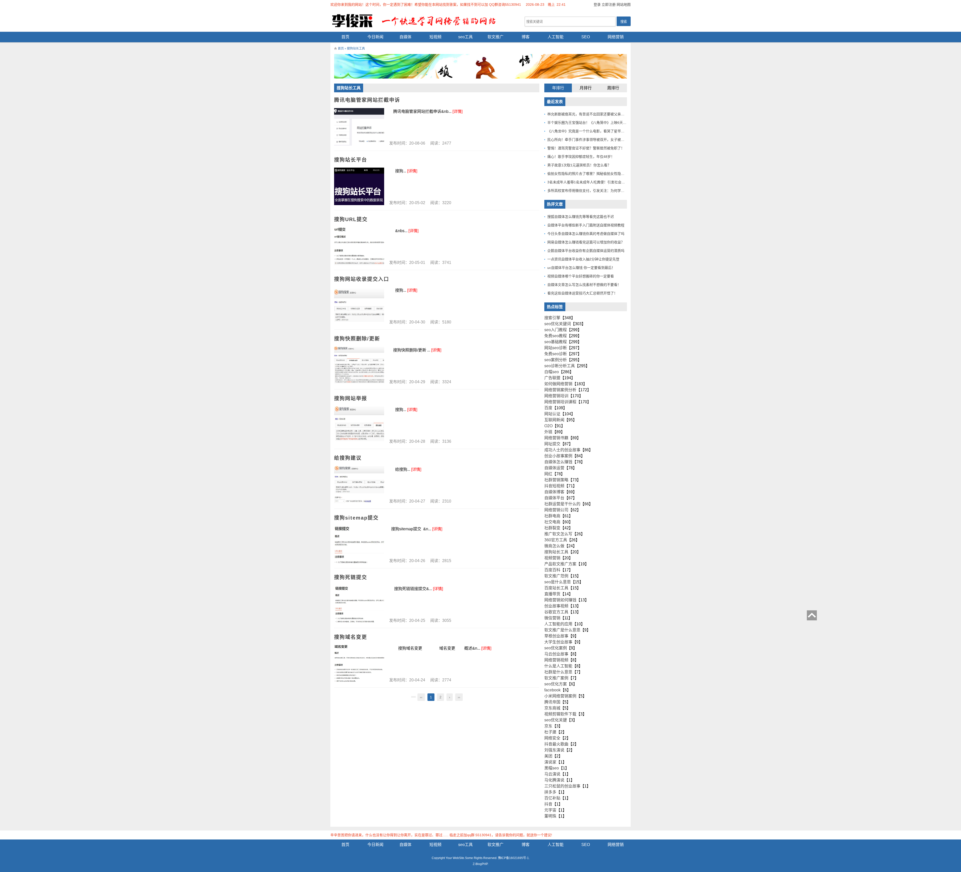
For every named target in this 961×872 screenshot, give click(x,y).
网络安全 (552, 738)
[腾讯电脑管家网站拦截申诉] (359, 127)
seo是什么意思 (557, 582)
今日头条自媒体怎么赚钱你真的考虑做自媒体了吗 (585, 234)
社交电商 (552, 522)
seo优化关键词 (557, 324)
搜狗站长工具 (556, 552)
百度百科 (552, 570)
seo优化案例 (555, 648)
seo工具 (465, 37)
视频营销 (552, 558)
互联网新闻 (554, 420)
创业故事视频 (556, 606)
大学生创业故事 (558, 642)
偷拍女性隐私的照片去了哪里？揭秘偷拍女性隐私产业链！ (592, 174)
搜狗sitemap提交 (356, 518)
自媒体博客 (554, 492)
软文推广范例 (556, 576)
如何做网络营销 (558, 384)
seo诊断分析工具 (559, 366)
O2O (548, 426)
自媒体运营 (554, 468)
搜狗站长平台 (350, 160)
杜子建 (550, 732)
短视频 (435, 37)
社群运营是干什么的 (562, 504)
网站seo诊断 (555, 348)
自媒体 (405, 37)
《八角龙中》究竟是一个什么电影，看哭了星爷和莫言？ (591, 131)
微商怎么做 (554, 546)
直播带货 (552, 594)
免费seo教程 (555, 336)
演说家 (550, 762)
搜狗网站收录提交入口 (361, 279)
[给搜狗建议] (359, 485)
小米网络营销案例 (560, 696)
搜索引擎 (552, 318)
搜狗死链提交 (350, 577)
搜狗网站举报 (350, 398)
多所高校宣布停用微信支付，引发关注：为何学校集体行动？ (594, 191)
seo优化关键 (555, 720)
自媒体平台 (554, 498)
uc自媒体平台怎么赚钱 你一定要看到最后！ (581, 268)
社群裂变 (552, 528)
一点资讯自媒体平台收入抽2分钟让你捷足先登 (583, 259)
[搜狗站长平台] (359, 186)
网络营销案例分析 (560, 390)
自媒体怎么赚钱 (558, 462)
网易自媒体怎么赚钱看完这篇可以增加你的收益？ (585, 242)
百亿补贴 (552, 798)
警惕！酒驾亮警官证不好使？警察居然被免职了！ (585, 148)
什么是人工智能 (558, 666)
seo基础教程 (555, 342)
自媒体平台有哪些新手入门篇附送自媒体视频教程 (585, 225)
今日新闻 (375, 37)
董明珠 (550, 816)
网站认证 (552, 414)
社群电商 (552, 516)
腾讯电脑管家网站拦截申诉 (367, 100)
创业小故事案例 (558, 456)
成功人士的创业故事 (562, 450)
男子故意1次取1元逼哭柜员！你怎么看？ (579, 165)
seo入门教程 (555, 330)
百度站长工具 (556, 588)
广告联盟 (552, 378)
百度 (548, 408)
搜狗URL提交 (351, 219)
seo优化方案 (555, 684)
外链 (548, 432)
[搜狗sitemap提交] (359, 544)
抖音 (548, 804)
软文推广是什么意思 (562, 630)
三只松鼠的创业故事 (562, 786)
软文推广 (496, 37)
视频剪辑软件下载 (560, 714)
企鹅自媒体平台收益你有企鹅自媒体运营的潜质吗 (585, 251)
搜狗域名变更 (350, 637)
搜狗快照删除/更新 (357, 338)
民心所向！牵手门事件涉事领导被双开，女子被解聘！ (589, 140)
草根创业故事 (556, 636)
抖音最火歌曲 (556, 744)
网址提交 (552, 444)
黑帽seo (551, 768)
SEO (585, 37)
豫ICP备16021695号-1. (514, 858)
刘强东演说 (554, 750)
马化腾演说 (554, 780)
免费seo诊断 (555, 354)
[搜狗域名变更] (359, 663)
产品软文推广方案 (560, 564)
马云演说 (552, 774)
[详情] (457, 111)
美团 (548, 756)
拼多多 (550, 792)
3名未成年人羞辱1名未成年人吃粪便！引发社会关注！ (589, 182)
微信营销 (552, 618)
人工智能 (556, 37)
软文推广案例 (556, 678)
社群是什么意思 (558, 672)
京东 (548, 726)
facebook (552, 690)
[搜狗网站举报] (359, 425)
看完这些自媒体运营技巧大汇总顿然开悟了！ (582, 293)
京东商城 (552, 708)
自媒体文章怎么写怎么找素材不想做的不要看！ (584, 285)
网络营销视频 (556, 660)
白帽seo (551, 372)
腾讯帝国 (552, 702)
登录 (597, 5)
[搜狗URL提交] (359, 246)
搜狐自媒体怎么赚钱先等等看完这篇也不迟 (580, 217)
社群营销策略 (556, 480)
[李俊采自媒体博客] (418, 20)
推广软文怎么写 (558, 534)
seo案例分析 (555, 360)
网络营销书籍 (556, 438)
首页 (345, 37)
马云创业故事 (556, 654)
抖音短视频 (554, 486)
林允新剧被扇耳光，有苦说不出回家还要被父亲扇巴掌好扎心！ (596, 114)
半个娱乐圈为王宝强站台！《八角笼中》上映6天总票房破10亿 (595, 123)
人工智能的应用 (558, 624)
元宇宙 (550, 810)
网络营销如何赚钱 (560, 600)
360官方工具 (555, 540)
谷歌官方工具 (556, 612)
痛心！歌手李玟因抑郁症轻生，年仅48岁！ (580, 157)
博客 (526, 37)
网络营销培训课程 (560, 402)
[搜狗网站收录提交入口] (359, 305)
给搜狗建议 (348, 458)
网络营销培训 (556, 396)
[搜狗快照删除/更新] (359, 365)
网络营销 (616, 37)
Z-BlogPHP (480, 864)
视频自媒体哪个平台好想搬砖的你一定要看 (580, 276)
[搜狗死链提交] (359, 604)
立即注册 (609, 5)
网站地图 (624, 5)
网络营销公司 (556, 510)
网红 (548, 474)
